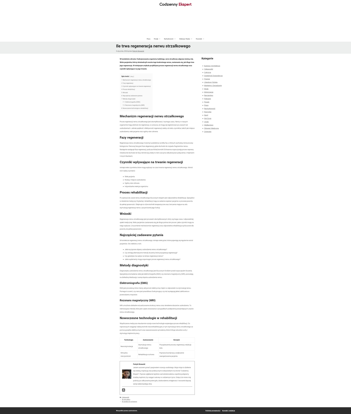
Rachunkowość (168, 39)
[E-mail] (123, 391)
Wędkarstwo (208, 125)
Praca (148, 39)
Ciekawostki (125, 397)
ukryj (132, 76)
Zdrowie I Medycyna (211, 128)
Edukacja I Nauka (184, 39)
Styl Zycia (207, 118)
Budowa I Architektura (212, 66)
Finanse (207, 79)
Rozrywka (207, 112)
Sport (206, 115)
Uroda (206, 122)
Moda (206, 89)
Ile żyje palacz (126, 399)
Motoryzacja (208, 92)
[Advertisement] (175, 22)
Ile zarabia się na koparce (129, 401)
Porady (156, 39)
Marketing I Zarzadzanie (213, 86)
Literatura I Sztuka (210, 82)
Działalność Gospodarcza (213, 76)
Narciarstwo (208, 95)
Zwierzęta (207, 132)
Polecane (207, 99)
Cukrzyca (207, 72)
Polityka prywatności (212, 411)
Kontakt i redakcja (228, 411)
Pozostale (199, 39)
